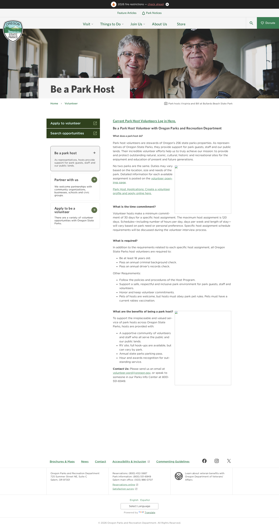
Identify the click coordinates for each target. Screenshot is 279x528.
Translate (150, 512)
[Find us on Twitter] (228, 460)
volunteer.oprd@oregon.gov (131, 372)
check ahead (156, 4)
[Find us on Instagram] (216, 460)
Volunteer (71, 103)
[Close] (167, 4)
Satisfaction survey (123, 488)
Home (54, 103)
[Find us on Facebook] (204, 460)
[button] (251, 22)
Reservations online (124, 484)
